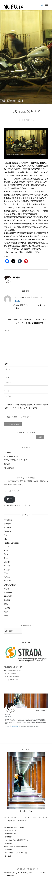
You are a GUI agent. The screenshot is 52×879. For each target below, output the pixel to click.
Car (5, 535)
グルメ (7, 573)
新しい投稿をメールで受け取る (19, 416)
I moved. (7, 452)
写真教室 (8, 592)
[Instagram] (34, 869)
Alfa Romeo (9, 519)
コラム (7, 577)
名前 (6, 364)
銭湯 (6, 615)
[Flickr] (21, 869)
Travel (7, 558)
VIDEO (7, 562)
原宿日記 (8, 596)
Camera (7, 531)
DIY (5, 539)
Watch (7, 565)
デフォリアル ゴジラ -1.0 (15, 460)
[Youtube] (24, 869)
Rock (6, 550)
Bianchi (7, 523)
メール (6, 377)
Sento (6, 554)
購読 (9, 499)
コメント (9, 330)
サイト (6, 390)
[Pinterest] (31, 869)
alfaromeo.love (11, 456)
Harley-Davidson (11, 542)
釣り (6, 611)
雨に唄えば (9, 467)
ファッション (10, 584)
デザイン (8, 581)
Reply (17, 301)
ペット (7, 588)
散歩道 (7, 600)
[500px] (37, 869)
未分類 (7, 607)
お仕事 (7, 569)
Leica (6, 546)
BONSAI (7, 527)
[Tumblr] (28, 869)
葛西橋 (7, 464)
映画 (6, 604)
